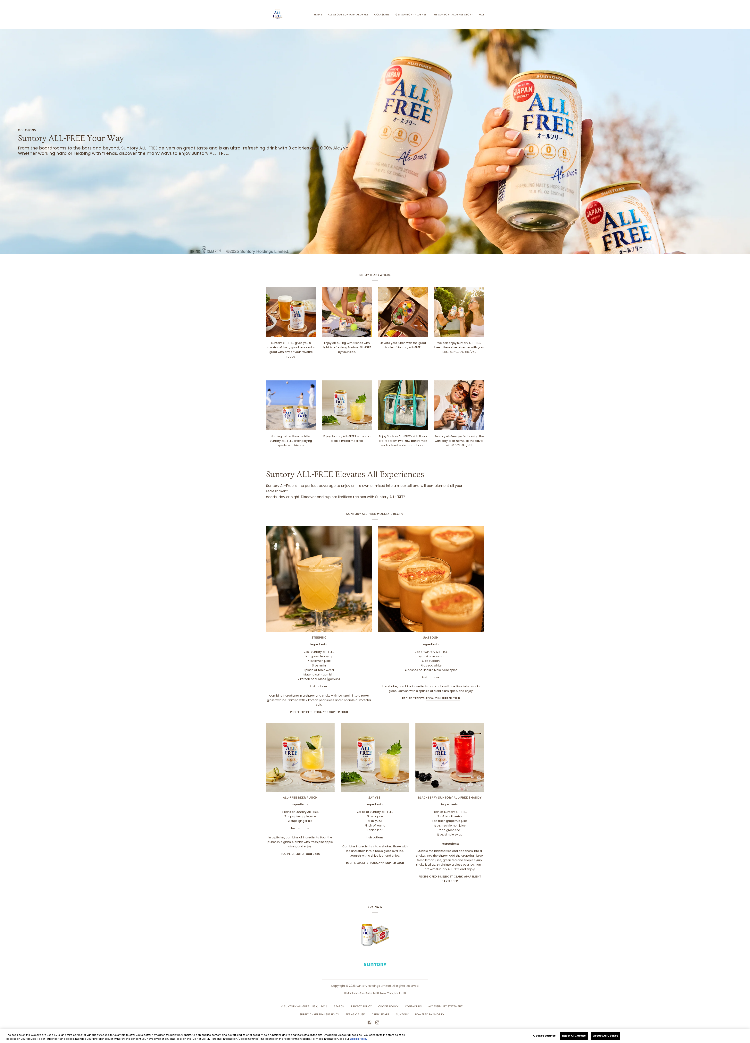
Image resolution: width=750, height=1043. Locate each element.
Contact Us (413, 1006)
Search (339, 1006)
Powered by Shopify (429, 1014)
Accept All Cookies (605, 1036)
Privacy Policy (361, 1006)
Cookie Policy (388, 1006)
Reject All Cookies (574, 1036)
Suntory (402, 1014)
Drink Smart (380, 1014)
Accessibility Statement (445, 1006)
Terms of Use (355, 1014)
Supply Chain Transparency (319, 1014)
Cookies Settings (544, 1036)
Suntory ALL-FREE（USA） (302, 1006)
